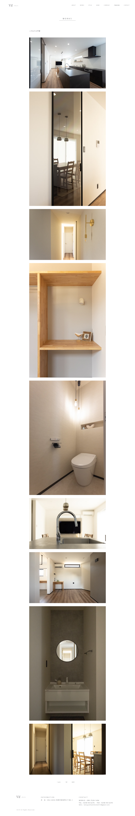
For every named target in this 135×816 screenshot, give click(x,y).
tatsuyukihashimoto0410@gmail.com (97, 805)
